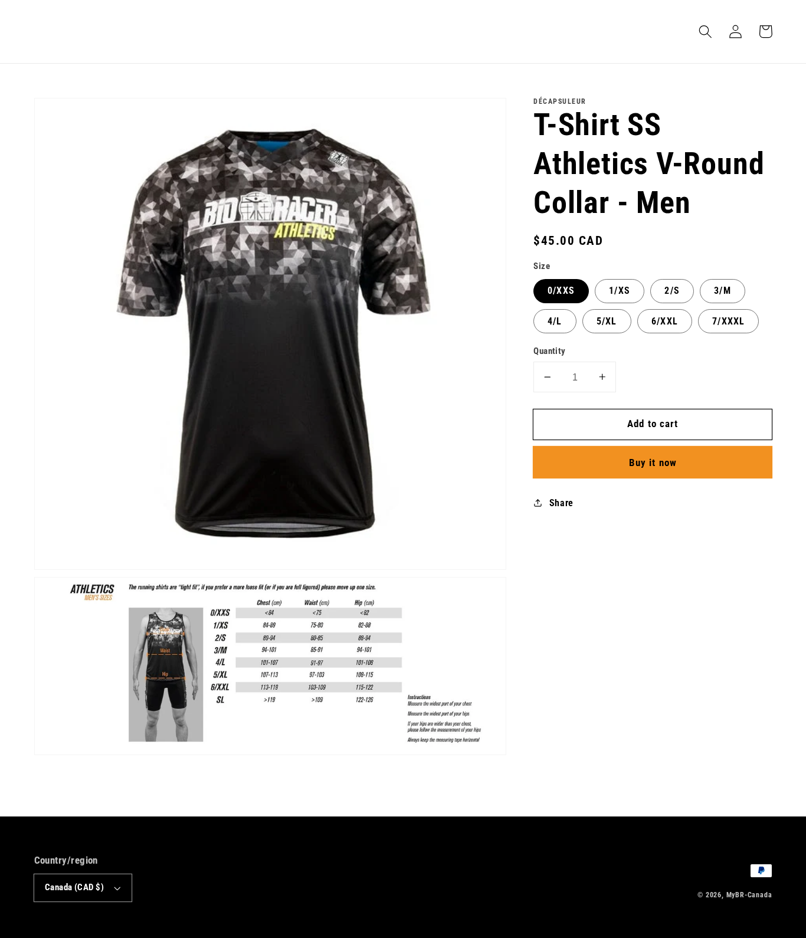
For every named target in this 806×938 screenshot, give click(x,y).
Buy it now (653, 462)
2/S (671, 290)
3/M (722, 290)
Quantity (549, 351)
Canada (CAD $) (74, 887)
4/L (555, 321)
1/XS (619, 290)
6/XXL (664, 321)
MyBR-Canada (749, 895)
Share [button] (561, 503)
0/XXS (561, 290)
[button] (706, 32)
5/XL (607, 321)
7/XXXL (728, 321)
